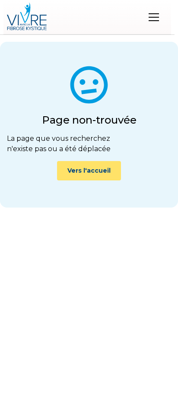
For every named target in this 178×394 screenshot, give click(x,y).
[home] (27, 17)
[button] (153, 17)
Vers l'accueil (89, 170)
